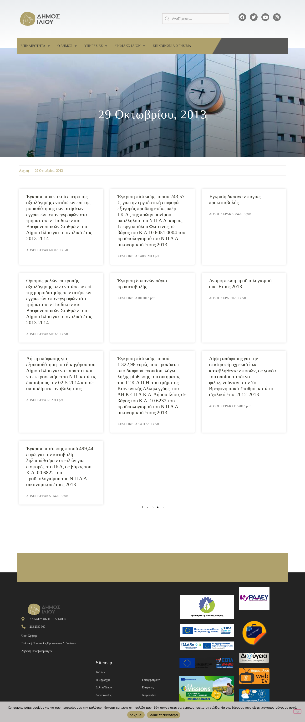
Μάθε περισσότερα (163, 715)
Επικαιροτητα (32, 46)
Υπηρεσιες (93, 46)
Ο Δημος (64, 46)
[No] (297, 711)
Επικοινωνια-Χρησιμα (172, 46)
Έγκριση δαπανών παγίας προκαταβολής (234, 199)
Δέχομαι (136, 715)
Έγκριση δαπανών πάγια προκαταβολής (142, 283)
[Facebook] (242, 17)
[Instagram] (277, 17)
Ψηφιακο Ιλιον (128, 46)
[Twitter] (254, 17)
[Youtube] (265, 17)
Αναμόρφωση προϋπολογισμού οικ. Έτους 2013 (240, 283)
